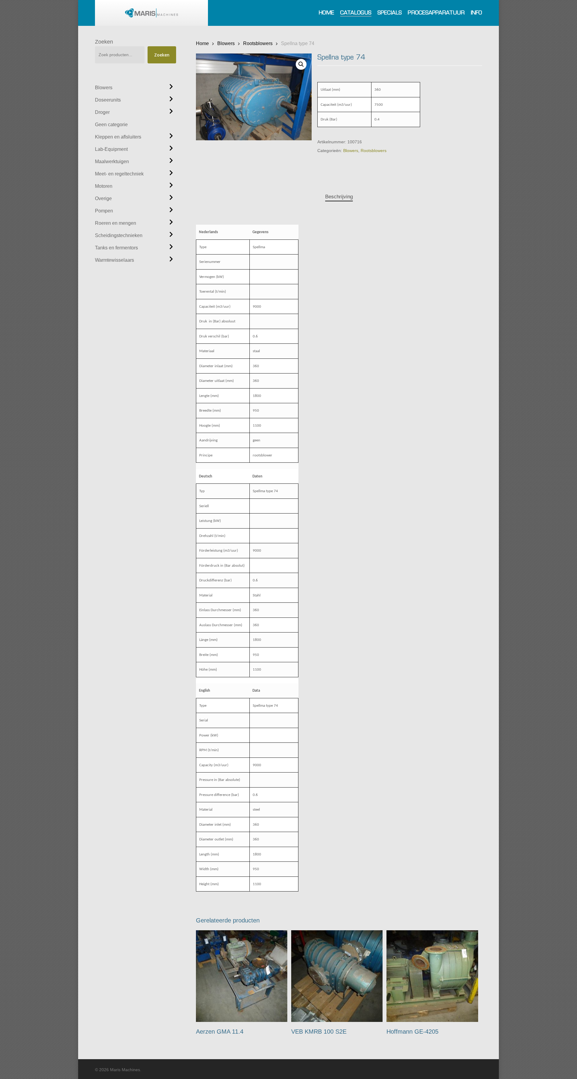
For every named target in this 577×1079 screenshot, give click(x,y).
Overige (103, 198)
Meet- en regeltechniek (119, 173)
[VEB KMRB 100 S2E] (337, 976)
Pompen (104, 210)
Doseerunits (108, 99)
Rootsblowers (258, 43)
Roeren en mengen (115, 223)
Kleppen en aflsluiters (118, 136)
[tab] (339, 197)
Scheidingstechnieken (118, 235)
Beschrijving (339, 197)
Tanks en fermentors (116, 247)
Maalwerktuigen (112, 161)
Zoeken (104, 42)
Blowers (103, 87)
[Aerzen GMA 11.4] (242, 976)
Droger (102, 112)
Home (202, 43)
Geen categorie (111, 124)
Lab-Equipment (111, 149)
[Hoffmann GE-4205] (432, 976)
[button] (301, 64)
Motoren (103, 186)
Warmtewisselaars (114, 260)
